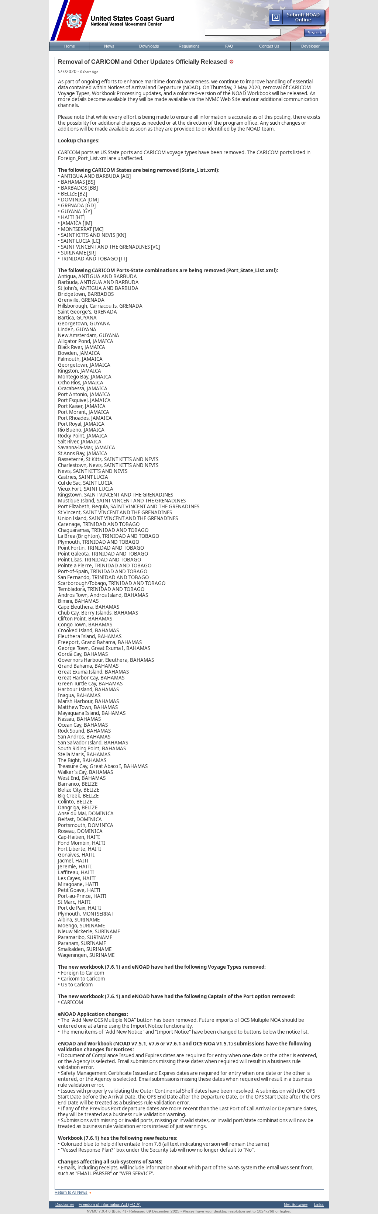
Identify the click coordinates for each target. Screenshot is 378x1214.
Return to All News (71, 1192)
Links (319, 1204)
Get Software (295, 1204)
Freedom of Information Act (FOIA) (110, 1204)
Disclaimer (64, 1204)
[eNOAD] (297, 25)
